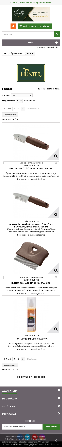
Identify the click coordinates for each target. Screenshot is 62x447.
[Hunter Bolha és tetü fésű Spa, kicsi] (31, 256)
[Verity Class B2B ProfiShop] (31, 14)
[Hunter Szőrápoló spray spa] (31, 315)
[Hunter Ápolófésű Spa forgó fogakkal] (31, 142)
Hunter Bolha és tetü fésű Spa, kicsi (31, 283)
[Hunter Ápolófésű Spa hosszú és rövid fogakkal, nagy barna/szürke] (31, 200)
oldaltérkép (52, 47)
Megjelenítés (8, 100)
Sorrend (6, 95)
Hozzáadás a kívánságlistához (31, 179)
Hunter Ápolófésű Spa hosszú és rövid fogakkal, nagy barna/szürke (31, 225)
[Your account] (13, 26)
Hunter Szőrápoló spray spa (31, 338)
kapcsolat (40, 47)
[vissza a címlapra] (5, 53)
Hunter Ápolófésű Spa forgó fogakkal (31, 168)
